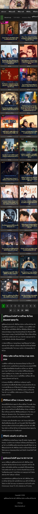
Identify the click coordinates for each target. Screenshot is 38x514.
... (14, 310)
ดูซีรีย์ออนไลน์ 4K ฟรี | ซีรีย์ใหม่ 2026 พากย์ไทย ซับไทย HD (20, 498)
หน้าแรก (3, 11)
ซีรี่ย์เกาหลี (21, 11)
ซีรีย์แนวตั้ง (12, 11)
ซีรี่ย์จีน (28, 11)
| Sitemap (20, 503)
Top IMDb (17, 17)
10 (10, 310)
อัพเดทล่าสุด (7, 17)
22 (22, 310)
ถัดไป (26, 310)
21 (18, 310)
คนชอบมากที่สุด (26, 17)
